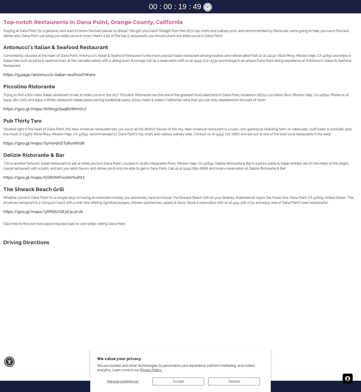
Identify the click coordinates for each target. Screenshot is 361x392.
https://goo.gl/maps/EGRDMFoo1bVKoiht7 (43, 177)
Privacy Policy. (151, 370)
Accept (178, 381)
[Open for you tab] (348, 379)
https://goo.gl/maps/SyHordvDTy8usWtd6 (44, 143)
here (14, 224)
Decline (234, 381)
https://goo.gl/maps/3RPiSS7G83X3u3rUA (43, 211)
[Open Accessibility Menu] (9, 361)
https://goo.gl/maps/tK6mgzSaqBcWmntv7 (44, 109)
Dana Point (30, 36)
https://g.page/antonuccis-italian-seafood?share (49, 74)
